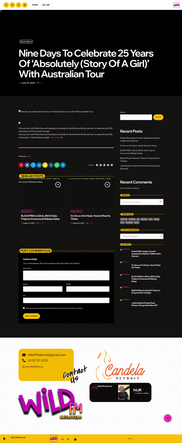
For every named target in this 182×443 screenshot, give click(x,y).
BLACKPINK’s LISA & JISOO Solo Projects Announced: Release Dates (40, 217)
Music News (26, 42)
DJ (138, 219)
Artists (124, 219)
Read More (55, 137)
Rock (136, 222)
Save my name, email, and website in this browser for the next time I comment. (54, 308)
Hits (150, 219)
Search (122, 112)
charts (132, 219)
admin (29, 156)
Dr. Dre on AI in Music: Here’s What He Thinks (90, 217)
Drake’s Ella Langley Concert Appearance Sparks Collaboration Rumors (146, 253)
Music (156, 219)
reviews (129, 222)
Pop (122, 222)
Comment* (27, 268)
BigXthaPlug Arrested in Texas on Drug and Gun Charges (145, 291)
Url (24, 295)
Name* (25, 284)
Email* (68, 284)
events (144, 219)
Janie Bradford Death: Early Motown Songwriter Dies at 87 (144, 304)
